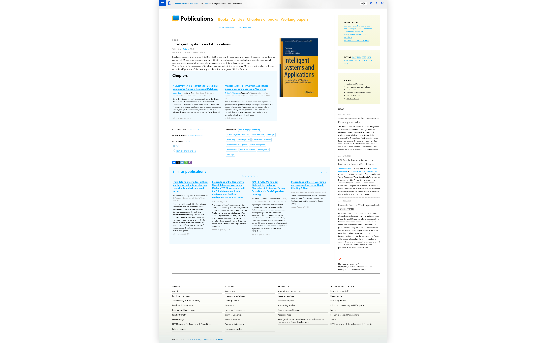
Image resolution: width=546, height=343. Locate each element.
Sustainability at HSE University (186, 300)
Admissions (230, 291)
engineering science (352, 28)
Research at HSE (245, 27)
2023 (346, 60)
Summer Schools (232, 319)
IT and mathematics (352, 31)
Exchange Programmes (235, 310)
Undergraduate (232, 300)
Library (333, 310)
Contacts (189, 339)
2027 (354, 57)
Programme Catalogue (235, 295)
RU (362, 3)
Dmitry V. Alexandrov (232, 93)
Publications (196, 18)
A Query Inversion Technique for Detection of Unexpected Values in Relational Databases (196, 87)
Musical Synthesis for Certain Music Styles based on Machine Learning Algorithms (246, 87)
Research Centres (286, 295)
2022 (351, 60)
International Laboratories (289, 291)
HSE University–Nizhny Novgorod (363, 171)
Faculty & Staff (179, 314)
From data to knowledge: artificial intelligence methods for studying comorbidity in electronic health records (190, 186)
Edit (379, 339)
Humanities (351, 89)
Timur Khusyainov (345, 168)
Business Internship (233, 329)
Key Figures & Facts (181, 295)
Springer (186, 49)
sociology (348, 37)
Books (223, 19)
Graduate (229, 305)
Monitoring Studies (286, 305)
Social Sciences (353, 98)
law (361, 31)
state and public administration (356, 40)
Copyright (198, 339)
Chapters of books (262, 19)
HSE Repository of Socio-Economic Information (351, 324)
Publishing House (338, 300)
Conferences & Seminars (289, 310)
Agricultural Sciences (355, 84)
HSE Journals (336, 295)
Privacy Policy (209, 339)
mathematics (361, 34)
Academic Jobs (284, 314)
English (187, 142)
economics (365, 25)
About (176, 286)
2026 (359, 57)
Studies (230, 286)
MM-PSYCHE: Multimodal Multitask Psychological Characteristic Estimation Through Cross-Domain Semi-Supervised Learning (269, 188)
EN (365, 3)
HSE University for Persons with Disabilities (191, 324)
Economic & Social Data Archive (344, 314)
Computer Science (197, 130)
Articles (237, 19)
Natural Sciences (353, 95)
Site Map (219, 339)
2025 (364, 57)
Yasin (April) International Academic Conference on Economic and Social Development (301, 320)
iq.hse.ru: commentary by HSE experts (347, 305)
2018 (370, 60)
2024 (369, 57)
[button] (242, 176)
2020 (360, 60)
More (346, 63)
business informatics (352, 25)
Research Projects (286, 300)
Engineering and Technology (358, 87)
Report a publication (226, 27)
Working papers (294, 19)
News (341, 109)
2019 (365, 60)
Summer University (233, 314)
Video (333, 319)
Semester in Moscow (234, 324)
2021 (355, 60)
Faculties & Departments (183, 305)
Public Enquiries (179, 329)
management (349, 34)
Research (283, 286)
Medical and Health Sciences (359, 92)
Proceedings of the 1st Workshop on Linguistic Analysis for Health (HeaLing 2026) (308, 185)
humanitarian (366, 28)
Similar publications (189, 171)
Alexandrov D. (178, 93)
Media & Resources (342, 286)
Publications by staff (339, 291)
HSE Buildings (178, 319)
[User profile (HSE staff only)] (377, 3)
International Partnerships (183, 310)
